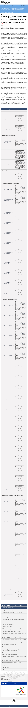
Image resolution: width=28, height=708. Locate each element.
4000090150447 (22, 407)
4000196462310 (22, 261)
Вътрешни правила (7, 646)
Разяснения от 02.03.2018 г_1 (9, 345)
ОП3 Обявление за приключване (7, 263)
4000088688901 (22, 593)
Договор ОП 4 (6, 521)
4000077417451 (22, 139)
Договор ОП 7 (6, 551)
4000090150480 (22, 457)
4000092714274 (22, 539)
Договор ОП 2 (6, 511)
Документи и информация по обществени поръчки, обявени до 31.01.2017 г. (14, 601)
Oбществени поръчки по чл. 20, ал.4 (11, 637)
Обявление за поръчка (7, 177)
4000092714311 (22, 559)
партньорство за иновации (10, 617)
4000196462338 (22, 271)
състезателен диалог (8, 614)
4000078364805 (22, 343)
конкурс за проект (7, 621)
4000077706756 (22, 303)
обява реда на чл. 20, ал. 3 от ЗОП (12, 631)
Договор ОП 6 (6, 541)
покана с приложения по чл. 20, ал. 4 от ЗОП (14, 639)
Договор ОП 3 (6, 571)
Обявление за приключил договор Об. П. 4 (8, 233)
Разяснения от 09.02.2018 (8, 305)
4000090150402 (22, 152)
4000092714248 (22, 529)
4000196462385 (22, 281)
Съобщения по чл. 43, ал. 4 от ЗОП (11, 660)
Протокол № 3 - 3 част (7, 449)
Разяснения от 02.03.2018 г (8, 335)
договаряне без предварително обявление (13, 619)
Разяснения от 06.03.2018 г (8, 355)
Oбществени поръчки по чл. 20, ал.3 (11, 628)
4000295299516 (22, 291)
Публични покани (7, 665)
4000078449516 (22, 353)
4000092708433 (22, 187)
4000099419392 (22, 487)
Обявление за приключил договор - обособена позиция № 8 (9, 293)
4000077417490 (22, 117)
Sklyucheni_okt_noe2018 (8, 189)
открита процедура (8, 607)
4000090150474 (22, 447)
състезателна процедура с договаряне (12, 612)
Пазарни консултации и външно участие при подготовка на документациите (13, 653)
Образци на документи (8, 129)
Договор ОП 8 (6, 561)
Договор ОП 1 (6, 501)
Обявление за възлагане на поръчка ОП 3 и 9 (8, 200)
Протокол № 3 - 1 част (7, 429)
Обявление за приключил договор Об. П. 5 (8, 243)
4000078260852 (22, 323)
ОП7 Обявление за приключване (7, 273)
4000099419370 (22, 477)
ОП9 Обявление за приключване (7, 283)
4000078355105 (22, 333)
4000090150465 (22, 427)
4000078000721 (22, 313)
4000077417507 (22, 127)
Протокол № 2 (6, 419)
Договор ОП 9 (6, 581)
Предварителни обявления (9, 644)
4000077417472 (22, 175)
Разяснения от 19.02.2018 (8, 315)
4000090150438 (22, 397)
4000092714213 (22, 509)
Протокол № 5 (6, 469)
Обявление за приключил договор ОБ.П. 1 (8, 213)
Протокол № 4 (6, 459)
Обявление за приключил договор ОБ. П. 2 (8, 223)
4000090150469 (22, 437)
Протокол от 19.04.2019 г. (8, 479)
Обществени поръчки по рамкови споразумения (14, 642)
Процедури (6, 667)
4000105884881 (22, 197)
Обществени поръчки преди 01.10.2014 (12, 662)
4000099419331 (22, 162)
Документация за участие (8, 119)
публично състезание (8, 624)
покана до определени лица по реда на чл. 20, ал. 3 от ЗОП (15, 634)
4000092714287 (22, 549)
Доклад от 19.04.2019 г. (8, 489)
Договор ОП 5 (6, 531)
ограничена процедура (9, 610)
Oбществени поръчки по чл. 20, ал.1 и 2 (12, 605)
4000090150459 (22, 417)
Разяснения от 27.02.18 (8, 325)
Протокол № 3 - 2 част (7, 439)
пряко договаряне (7, 626)
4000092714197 (22, 499)
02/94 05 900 (10, 681)
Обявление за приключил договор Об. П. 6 (8, 253)
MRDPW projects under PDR (9, 683)
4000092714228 (22, 519)
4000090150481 (22, 467)
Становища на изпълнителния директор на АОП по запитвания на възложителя (14, 649)
